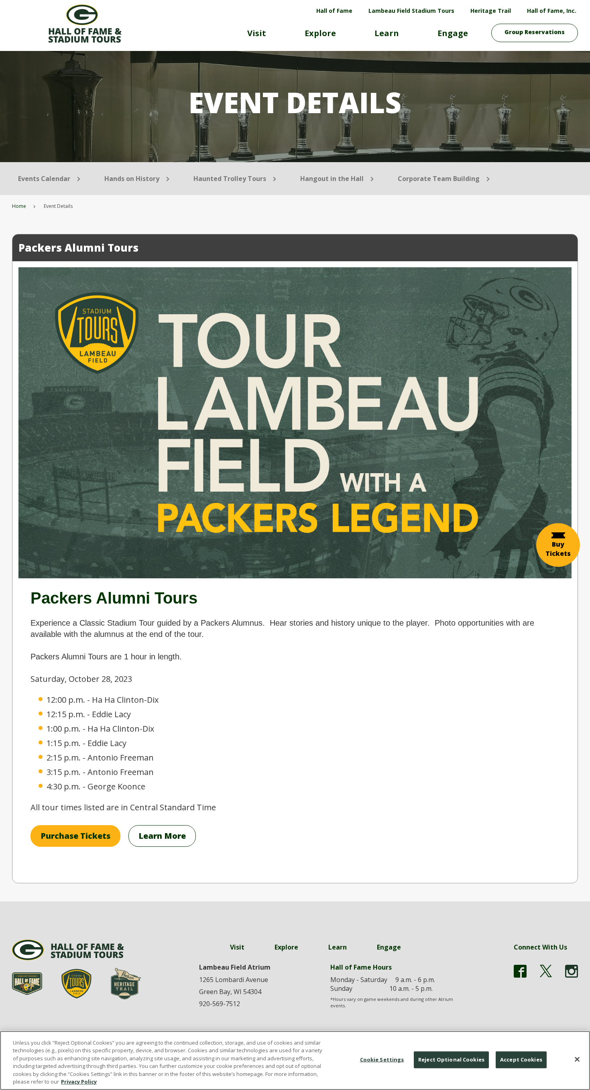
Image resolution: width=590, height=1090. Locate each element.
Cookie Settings (382, 1059)
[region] (295, 1060)
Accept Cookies (521, 1059)
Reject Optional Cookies (451, 1059)
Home (19, 206)
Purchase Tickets (75, 835)
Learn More (162, 835)
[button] (558, 545)
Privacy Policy (79, 1081)
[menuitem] (256, 36)
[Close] (577, 1059)
